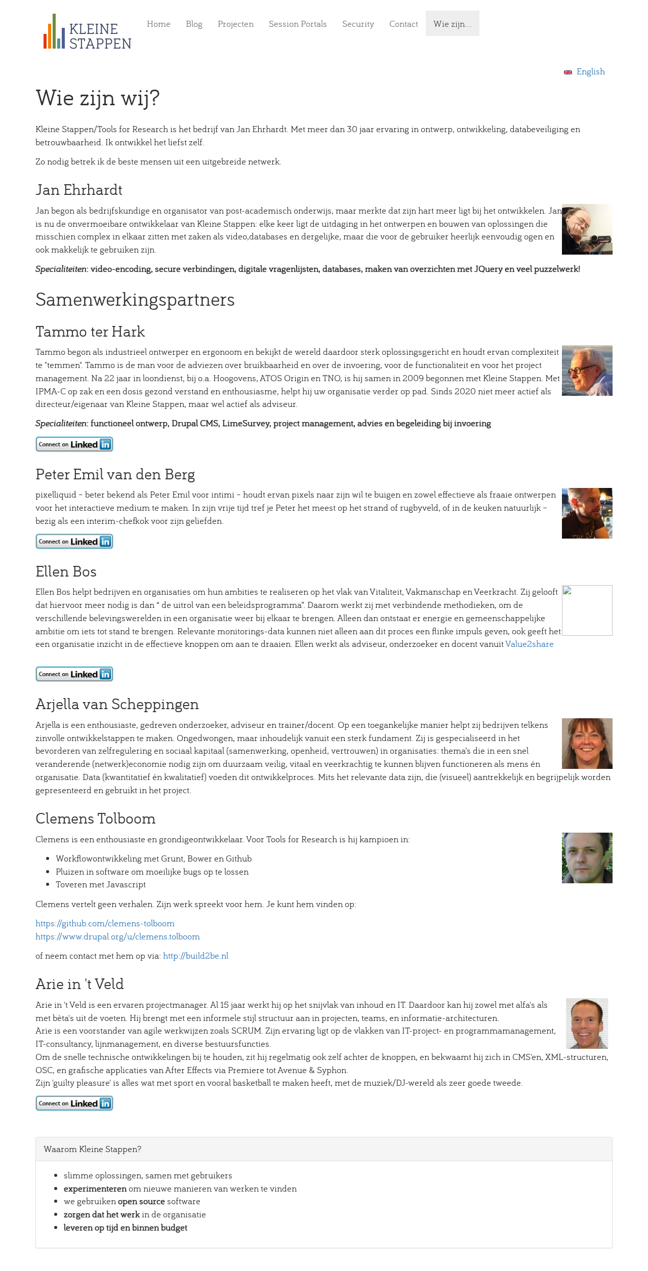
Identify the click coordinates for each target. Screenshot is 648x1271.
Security (358, 23)
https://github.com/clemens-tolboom (106, 923)
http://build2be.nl (195, 955)
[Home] (91, 31)
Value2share (529, 643)
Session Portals (298, 23)
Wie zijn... (452, 23)
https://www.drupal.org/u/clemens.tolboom (117, 936)
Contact (403, 23)
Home (159, 23)
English (590, 71)
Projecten (236, 23)
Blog (194, 23)
